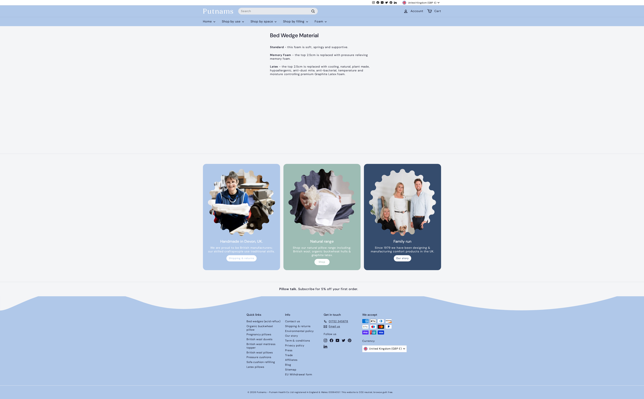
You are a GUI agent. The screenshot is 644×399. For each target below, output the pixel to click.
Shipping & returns (241, 258)
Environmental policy (299, 331)
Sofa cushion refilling (261, 362)
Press (288, 350)
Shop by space (262, 21)
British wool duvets (260, 339)
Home (208, 21)
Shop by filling (294, 21)
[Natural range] (322, 202)
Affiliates (291, 360)
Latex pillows (255, 367)
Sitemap (290, 369)
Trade (289, 355)
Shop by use (231, 21)
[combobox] (278, 11)
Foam (319, 21)
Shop (322, 262)
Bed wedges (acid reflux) (263, 321)
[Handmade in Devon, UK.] (241, 202)
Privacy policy (294, 345)
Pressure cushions (259, 357)
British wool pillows (260, 352)
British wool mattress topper (261, 345)
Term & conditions (297, 340)
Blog (288, 364)
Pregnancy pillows (259, 334)
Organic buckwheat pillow (260, 327)
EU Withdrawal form (298, 374)
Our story (402, 258)
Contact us (292, 321)
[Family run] (402, 202)
